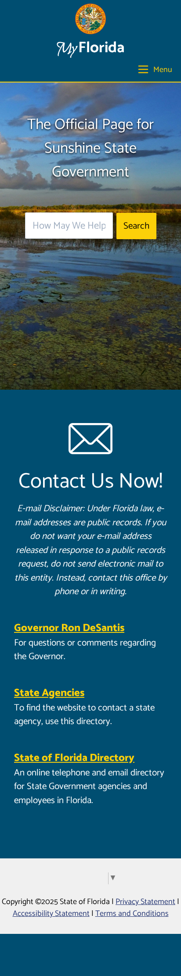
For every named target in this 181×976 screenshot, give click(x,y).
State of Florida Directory (74, 758)
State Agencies (49, 693)
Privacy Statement (145, 901)
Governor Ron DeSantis (69, 628)
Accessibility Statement (51, 913)
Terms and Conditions (132, 913)
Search (136, 226)
